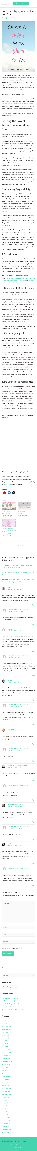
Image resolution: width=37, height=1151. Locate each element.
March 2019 (5, 1085)
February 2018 (6, 1115)
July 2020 (4, 1067)
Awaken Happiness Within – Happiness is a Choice (9, 530)
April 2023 (5, 1023)
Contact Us (18, 1147)
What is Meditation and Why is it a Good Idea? (15, 1010)
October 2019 (6, 1079)
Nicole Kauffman (12, 729)
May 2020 (5, 1070)
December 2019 (6, 1076)
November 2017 (6, 1123)
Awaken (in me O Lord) (8, 1001)
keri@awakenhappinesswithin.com (18, 609)
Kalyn (9, 843)
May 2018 (5, 1106)
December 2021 (6, 1035)
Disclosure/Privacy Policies (24, 1145)
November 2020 (6, 1055)
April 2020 (5, 1073)
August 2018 (6, 1097)
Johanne (10, 680)
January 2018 (6, 1118)
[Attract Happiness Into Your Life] (9, 506)
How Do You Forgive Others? (10, 1004)
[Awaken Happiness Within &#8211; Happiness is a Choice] (9, 523)
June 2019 (5, 1082)
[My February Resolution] (24, 506)
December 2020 (6, 1053)
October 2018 (6, 1091)
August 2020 (6, 1064)
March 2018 (5, 1112)
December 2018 (6, 1088)
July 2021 (4, 1041)
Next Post (19, 549)
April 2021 (5, 1047)
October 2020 (6, 1058)
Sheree (10, 629)
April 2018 (5, 1109)
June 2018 (5, 1103)
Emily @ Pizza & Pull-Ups (14, 804)
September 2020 (7, 1061)
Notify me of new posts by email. (12, 948)
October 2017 (6, 1126)
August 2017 (6, 1132)
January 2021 (6, 1050)
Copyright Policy (10, 1145)
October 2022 (6, 1029)
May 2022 (5, 1032)
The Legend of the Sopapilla (10, 998)
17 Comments (29, 18)
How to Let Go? (6, 1007)
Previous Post (18, 545)
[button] (21, 3)
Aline (9, 587)
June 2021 (5, 1044)
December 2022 (6, 1026)
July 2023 (4, 1020)
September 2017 (7, 1129)
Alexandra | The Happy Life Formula (18, 765)
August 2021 (6, 1038)
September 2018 (7, 1094)
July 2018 (4, 1100)
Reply (33, 605)
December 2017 (6, 1121)
